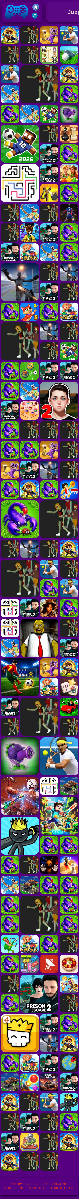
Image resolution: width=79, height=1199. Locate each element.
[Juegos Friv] (35, 9)
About (8, 1188)
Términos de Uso (62, 1188)
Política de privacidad (31, 1188)
